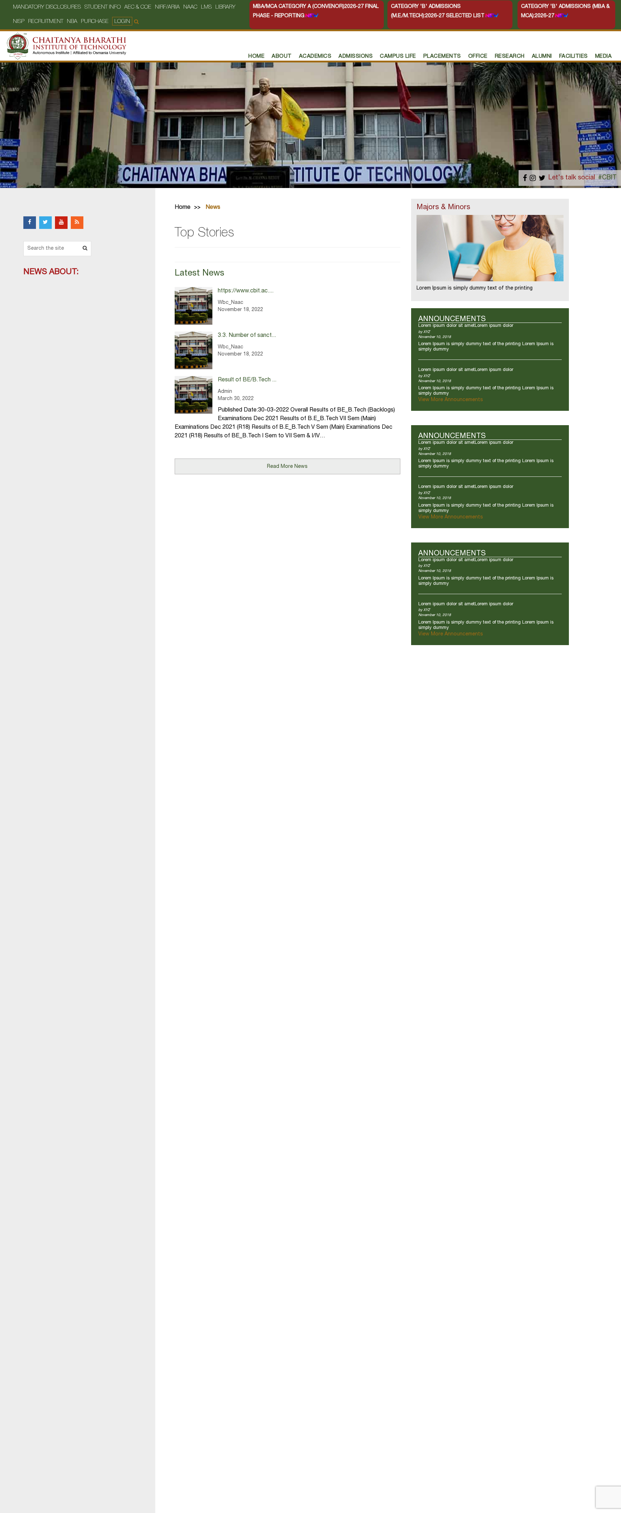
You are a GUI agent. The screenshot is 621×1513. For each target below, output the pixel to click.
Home (182, 208)
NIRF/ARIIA (167, 7)
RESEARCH (510, 56)
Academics (315, 56)
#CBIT (607, 178)
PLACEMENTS (442, 56)
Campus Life (398, 56)
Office (478, 56)
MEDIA (603, 56)
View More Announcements (450, 400)
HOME (256, 56)
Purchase (95, 21)
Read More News (287, 466)
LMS (206, 7)
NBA (72, 21)
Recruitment (45, 21)
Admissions (356, 56)
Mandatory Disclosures (47, 7)
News (213, 208)
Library (225, 7)
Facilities (573, 56)
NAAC (190, 7)
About (282, 56)
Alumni (542, 56)
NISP (18, 21)
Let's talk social (571, 178)
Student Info (102, 7)
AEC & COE (137, 7)
